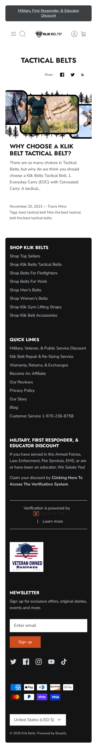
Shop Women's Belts (29, 298)
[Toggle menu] (13, 34)
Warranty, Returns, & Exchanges (39, 365)
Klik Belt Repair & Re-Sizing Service (41, 356)
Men (50, 212)
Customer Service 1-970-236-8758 (42, 416)
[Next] (84, 13)
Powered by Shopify (51, 733)
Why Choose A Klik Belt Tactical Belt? (41, 150)
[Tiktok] (64, 661)
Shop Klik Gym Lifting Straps (35, 307)
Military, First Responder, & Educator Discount (48, 13)
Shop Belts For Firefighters (33, 273)
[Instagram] (38, 661)
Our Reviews (21, 382)
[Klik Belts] (48, 34)
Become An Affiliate (28, 373)
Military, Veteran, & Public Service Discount (48, 348)
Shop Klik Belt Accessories (33, 315)
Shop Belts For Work (28, 281)
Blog (14, 407)
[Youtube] (51, 661)
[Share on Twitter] (72, 74)
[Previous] (13, 13)
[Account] (72, 34)
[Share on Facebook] (62, 74)
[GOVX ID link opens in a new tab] (48, 515)
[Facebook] (26, 661)
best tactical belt (32, 212)
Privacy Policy (22, 390)
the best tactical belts (34, 218)
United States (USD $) (34, 719)
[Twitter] (13, 661)
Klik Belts (29, 733)
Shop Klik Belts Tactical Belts (36, 264)
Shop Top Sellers (25, 256)
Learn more (53, 521)
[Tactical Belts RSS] (82, 74)
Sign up (25, 642)
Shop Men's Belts (25, 290)
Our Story (18, 399)
